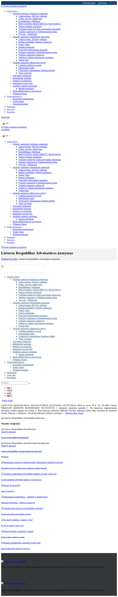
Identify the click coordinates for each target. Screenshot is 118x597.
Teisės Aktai (7, 400)
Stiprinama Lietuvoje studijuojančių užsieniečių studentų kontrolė (24, 468)
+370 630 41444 (88, 3)
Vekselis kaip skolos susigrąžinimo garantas (16, 514)
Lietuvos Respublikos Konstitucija (15, 437)
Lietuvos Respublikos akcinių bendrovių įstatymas (21, 451)
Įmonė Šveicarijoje (7, 491)
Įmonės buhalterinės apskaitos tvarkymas (15, 548)
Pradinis (4, 259)
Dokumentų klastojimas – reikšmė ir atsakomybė (18, 503)
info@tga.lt (102, 3)
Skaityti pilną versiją (74, 413)
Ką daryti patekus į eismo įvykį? (12, 526)
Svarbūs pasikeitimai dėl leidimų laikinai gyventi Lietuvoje (21, 480)
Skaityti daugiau (8, 432)
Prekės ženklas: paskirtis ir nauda (12, 537)
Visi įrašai (12, 259)
